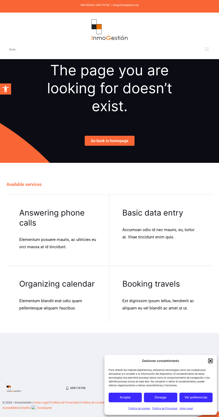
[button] (5, 89)
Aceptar (125, 397)
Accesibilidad (11, 408)
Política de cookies (139, 408)
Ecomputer (44, 408)
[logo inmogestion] (13, 385)
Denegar (161, 397)
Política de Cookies (93, 402)
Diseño (26, 408)
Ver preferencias (196, 397)
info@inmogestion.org (126, 5)
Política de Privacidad (165, 408)
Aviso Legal (186, 408)
